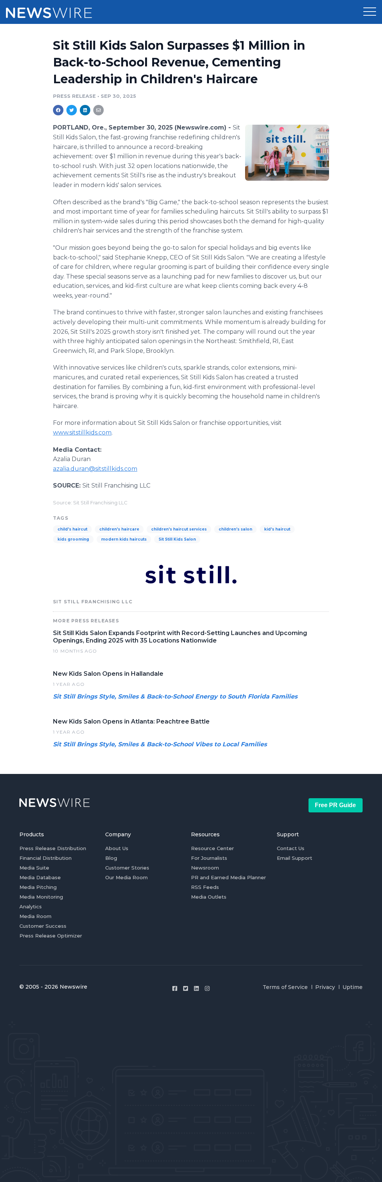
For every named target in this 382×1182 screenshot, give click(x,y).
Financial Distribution (45, 858)
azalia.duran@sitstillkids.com (95, 468)
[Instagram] (207, 988)
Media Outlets (208, 897)
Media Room (35, 916)
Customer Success (42, 926)
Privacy (325, 987)
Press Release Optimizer (50, 936)
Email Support (294, 858)
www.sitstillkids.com (82, 432)
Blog (111, 858)
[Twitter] (185, 988)
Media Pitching (38, 887)
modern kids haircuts (124, 539)
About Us (116, 848)
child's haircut (72, 529)
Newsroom (205, 868)
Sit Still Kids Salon (177, 539)
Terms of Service (285, 987)
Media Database (40, 877)
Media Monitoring (41, 897)
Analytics (30, 906)
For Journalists (209, 858)
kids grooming (73, 539)
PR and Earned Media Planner (228, 877)
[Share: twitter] (71, 110)
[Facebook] (174, 988)
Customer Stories (127, 868)
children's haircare (119, 529)
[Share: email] (98, 110)
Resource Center (212, 848)
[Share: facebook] (58, 110)
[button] (369, 11)
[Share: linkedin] (85, 110)
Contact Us (290, 848)
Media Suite (34, 868)
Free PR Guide (335, 805)
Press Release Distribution (52, 848)
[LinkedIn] (196, 988)
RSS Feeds (205, 887)
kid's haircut (277, 529)
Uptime (352, 987)
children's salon (235, 529)
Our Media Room (126, 877)
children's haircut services (179, 529)
